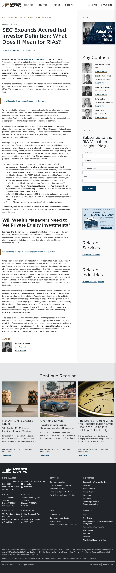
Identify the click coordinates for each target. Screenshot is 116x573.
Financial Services (89, 492)
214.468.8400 (8, 506)
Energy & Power (89, 488)
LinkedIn (27, 484)
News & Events (55, 521)
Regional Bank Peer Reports (93, 527)
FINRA (56, 550)
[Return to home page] (11, 5)
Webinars (86, 533)
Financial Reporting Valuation (60, 485)
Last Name (86, 160)
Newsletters (87, 518)
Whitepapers (88, 530)
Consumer (87, 485)
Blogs (85, 515)
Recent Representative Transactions (63, 524)
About (53, 510)
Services (54, 478)
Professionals (55, 515)
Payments (107, 5)
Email (84, 176)
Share (8, 51)
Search (94, 5)
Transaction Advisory (57, 488)
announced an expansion (35, 59)
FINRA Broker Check (32, 554)
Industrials (87, 498)
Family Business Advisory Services (62, 495)
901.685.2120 (7, 489)
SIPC (61, 550)
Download (29, 51)
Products (86, 537)
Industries (88, 478)
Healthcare (87, 495)
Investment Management (93, 282)
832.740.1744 (27, 506)
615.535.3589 (8, 522)
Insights (87, 510)
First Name (87, 152)
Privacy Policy (95, 565)
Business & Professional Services (95, 482)
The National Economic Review (94, 540)
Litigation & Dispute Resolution (61, 492)
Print (18, 51)
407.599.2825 (27, 522)
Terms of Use (108, 565)
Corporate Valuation (91, 254)
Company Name (89, 168)
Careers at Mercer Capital (59, 518)
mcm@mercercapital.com (34, 481)
